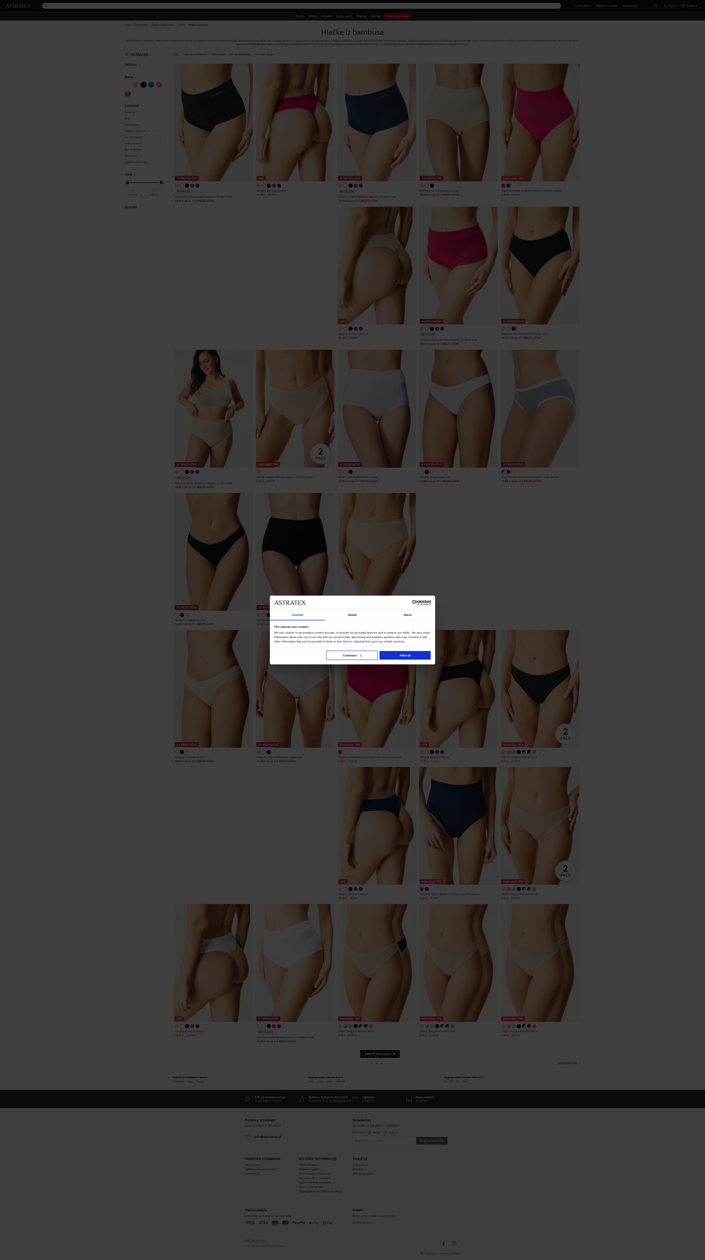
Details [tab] (352, 614)
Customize (350, 655)
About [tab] (408, 614)
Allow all (405, 655)
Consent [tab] (297, 614)
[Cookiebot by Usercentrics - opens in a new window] (415, 602)
